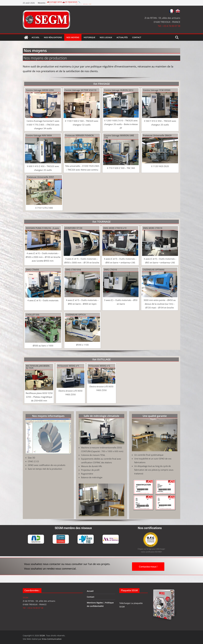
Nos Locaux (106, 37)
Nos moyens (72, 37)
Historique (89, 37)
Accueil (35, 37)
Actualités (122, 37)
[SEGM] (26, 37)
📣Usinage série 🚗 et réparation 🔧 (63, 3)
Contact (136, 37)
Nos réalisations (53, 37)
